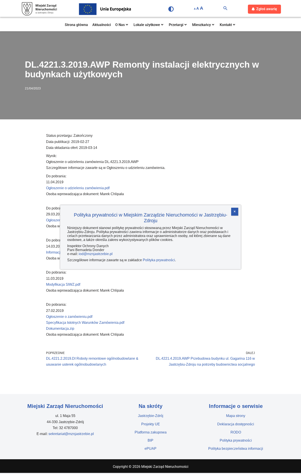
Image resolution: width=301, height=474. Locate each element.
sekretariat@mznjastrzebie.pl (71, 434)
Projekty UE (150, 424)
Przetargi (176, 25)
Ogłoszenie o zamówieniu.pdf (69, 316)
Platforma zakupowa (151, 432)
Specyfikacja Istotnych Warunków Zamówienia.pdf (85, 322)
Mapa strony (235, 416)
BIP (150, 440)
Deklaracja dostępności (235, 424)
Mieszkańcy (201, 25)
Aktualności (101, 25)
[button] (225, 9)
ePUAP (150, 448)
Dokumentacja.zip (60, 328)
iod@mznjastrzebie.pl (96, 254)
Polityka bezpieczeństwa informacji (235, 448)
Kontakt (226, 25)
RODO (235, 432)
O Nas (120, 25)
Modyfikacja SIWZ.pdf (63, 284)
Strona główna (76, 25)
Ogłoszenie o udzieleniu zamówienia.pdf (78, 188)
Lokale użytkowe (147, 25)
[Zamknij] (234, 212)
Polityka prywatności (236, 440)
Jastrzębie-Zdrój (150, 416)
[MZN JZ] (39, 9)
